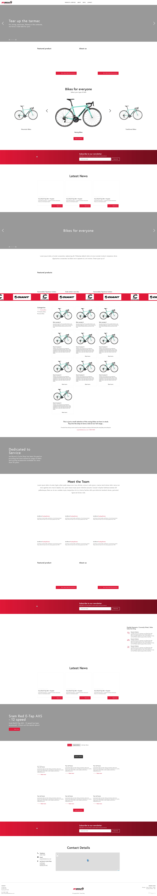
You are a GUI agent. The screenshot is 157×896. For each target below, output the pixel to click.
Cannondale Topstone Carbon (46, 292)
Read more (59, 205)
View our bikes (78, 138)
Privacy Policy (82, 893)
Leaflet (118, 870)
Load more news (78, 810)
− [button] (57, 856)
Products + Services (70, 2)
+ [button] (57, 854)
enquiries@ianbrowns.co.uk (82, 429)
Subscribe (115, 159)
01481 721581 (92, 429)
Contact (90, 2)
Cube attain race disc (72, 292)
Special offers (76, 745)
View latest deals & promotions (68, 73)
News (84, 2)
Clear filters (86, 745)
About (79, 2)
